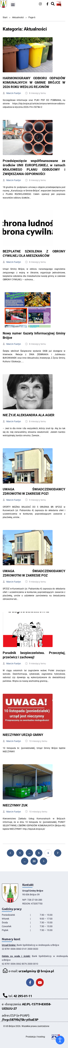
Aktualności (18, 17)
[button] (13, 4)
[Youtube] (40, 982)
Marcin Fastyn (13, 93)
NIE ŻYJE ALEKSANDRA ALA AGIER (28, 415)
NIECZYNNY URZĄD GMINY (23, 735)
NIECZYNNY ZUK (15, 805)
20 (34, 861)
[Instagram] (40, 4)
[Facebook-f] (47, 4)
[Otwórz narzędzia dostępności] (60, 1040)
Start (5, 17)
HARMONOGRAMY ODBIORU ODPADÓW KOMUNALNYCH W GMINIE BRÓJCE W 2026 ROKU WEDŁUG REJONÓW (34, 82)
